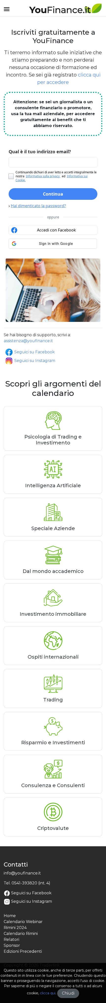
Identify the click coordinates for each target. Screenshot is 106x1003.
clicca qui (47, 993)
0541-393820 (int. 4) (31, 883)
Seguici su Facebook (34, 352)
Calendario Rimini (21, 933)
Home (10, 915)
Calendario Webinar (23, 921)
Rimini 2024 (15, 927)
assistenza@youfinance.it (28, 340)
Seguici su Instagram (34, 360)
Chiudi (68, 993)
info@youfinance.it (22, 873)
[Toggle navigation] (6, 10)
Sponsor (12, 945)
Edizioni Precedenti (23, 951)
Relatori (11, 939)
